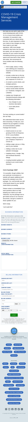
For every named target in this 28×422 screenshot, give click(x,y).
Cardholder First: (7, 278)
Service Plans (18, 344)
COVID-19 (7, 348)
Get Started (16, 2)
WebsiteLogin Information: (7, 244)
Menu (25, 2)
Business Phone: (6, 234)
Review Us (14, 355)
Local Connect (20, 367)
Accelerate (13, 363)
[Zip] (23, 303)
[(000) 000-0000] (11, 292)
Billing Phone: (5, 292)
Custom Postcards (14, 388)
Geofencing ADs (14, 370)
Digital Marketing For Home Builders (14, 378)
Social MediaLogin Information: (7, 254)
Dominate (22, 363)
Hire (13, 367)
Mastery (5, 363)
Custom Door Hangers (14, 403)
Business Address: (6, 229)
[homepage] (2, 2)
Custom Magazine (8, 385)
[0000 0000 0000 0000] (10, 306)
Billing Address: (6, 298)
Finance (6, 367)
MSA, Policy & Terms (20, 351)
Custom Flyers (20, 385)
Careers (9, 344)
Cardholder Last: (6, 283)
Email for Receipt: (7, 294)
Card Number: (5, 306)
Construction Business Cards (14, 399)
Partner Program (7, 351)
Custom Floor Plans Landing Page (14, 392)
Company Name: (6, 287)
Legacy (8, 381)
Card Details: (5, 308)
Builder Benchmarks (18, 348)
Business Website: (6, 224)
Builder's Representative (14, 374)
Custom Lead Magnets (14, 396)
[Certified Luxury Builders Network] (14, 334)
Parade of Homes (18, 381)
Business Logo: (5, 238)
